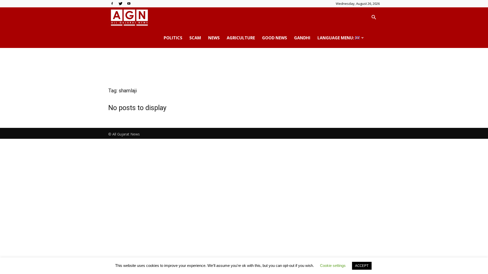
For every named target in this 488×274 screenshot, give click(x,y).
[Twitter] (120, 3)
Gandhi (302, 38)
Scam (195, 38)
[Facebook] (112, 3)
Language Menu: (336, 38)
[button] (374, 17)
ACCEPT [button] (362, 266)
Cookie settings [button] (333, 265)
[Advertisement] (244, 65)
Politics (173, 38)
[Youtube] (129, 3)
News (214, 38)
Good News (274, 38)
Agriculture (241, 38)
